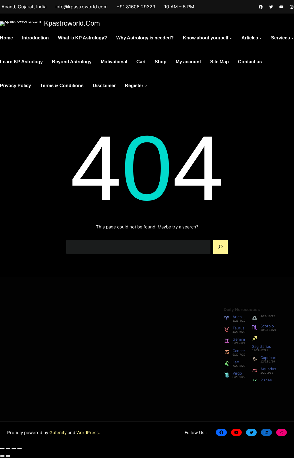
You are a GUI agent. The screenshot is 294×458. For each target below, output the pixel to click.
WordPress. (88, 432)
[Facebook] (260, 7)
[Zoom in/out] (2, 448)
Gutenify (58, 432)
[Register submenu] (145, 85)
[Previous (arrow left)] (2, 456)
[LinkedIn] (266, 432)
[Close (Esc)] (19, 448)
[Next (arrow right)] (8, 456)
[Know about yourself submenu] (230, 38)
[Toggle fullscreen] (8, 448)
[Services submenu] (292, 38)
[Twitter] (271, 7)
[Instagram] (291, 7)
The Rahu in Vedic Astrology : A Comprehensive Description (109, 371)
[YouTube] (281, 7)
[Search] (220, 247)
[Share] (13, 448)
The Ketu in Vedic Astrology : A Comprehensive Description (109, 332)
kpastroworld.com (72, 23)
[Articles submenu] (260, 38)
